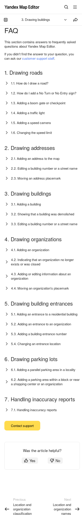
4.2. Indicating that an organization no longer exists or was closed (42, 261)
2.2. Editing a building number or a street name (44, 168)
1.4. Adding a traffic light (28, 112)
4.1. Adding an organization (30, 249)
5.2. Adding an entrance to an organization (41, 324)
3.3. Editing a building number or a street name (44, 223)
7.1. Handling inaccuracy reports (34, 409)
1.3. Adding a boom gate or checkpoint (38, 103)
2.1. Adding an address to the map (35, 158)
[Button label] (75, 7)
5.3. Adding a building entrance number (39, 333)
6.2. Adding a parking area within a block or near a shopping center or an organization (45, 381)
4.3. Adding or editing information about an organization (41, 276)
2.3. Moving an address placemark (36, 178)
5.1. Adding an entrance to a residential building (44, 314)
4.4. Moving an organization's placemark (40, 288)
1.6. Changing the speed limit (31, 132)
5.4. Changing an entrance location (36, 343)
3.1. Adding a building (26, 204)
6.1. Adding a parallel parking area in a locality (43, 369)
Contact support (22, 425)
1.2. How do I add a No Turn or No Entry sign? (43, 93)
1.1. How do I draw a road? (29, 83)
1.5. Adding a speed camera (31, 122)
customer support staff (38, 58)
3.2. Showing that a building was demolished (42, 214)
